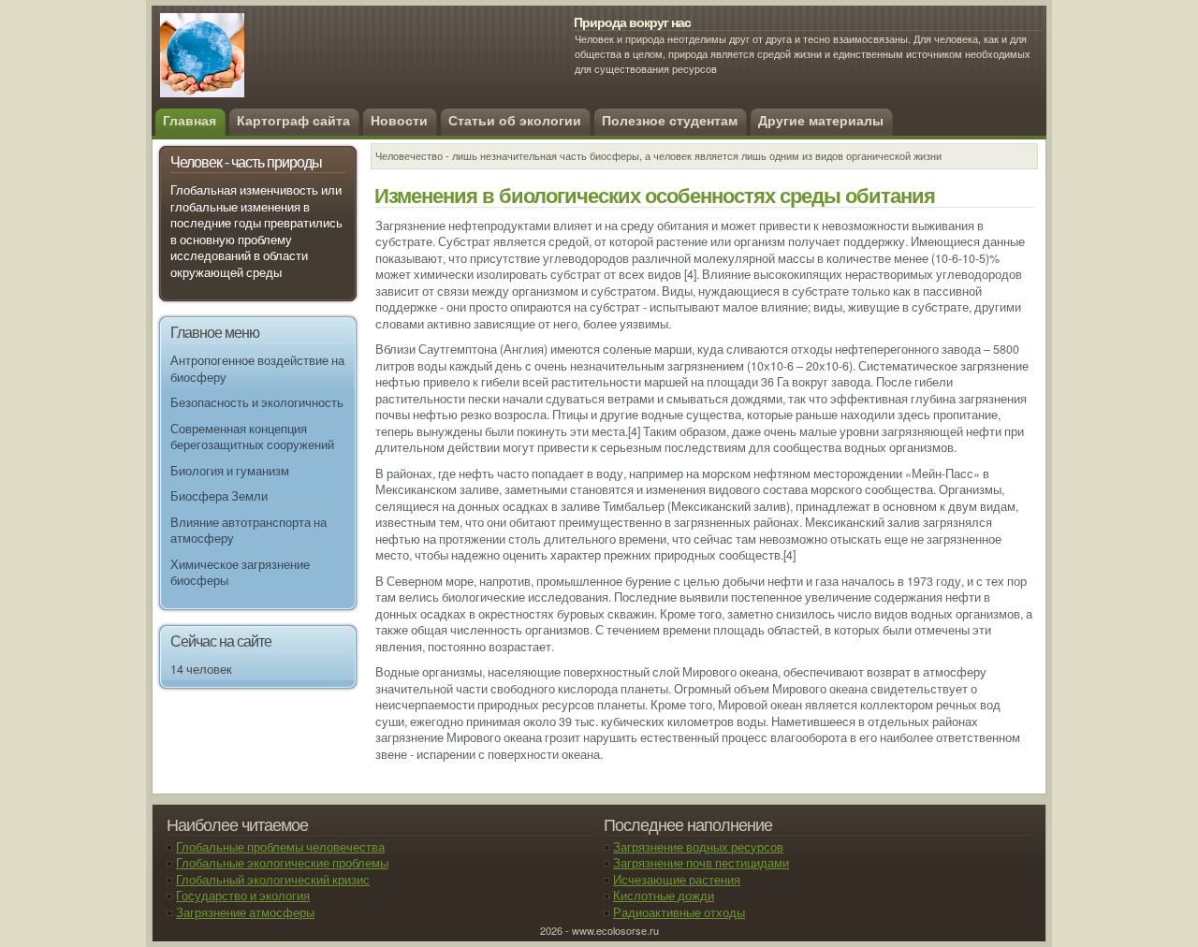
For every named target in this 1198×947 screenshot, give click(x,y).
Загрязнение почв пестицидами (701, 862)
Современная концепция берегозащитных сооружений (252, 437)
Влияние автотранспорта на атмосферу (248, 530)
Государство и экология (243, 895)
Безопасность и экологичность (256, 402)
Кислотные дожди (663, 895)
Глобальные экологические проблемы (282, 862)
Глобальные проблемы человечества (280, 846)
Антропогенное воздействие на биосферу (257, 369)
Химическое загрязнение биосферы (240, 573)
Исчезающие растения (676, 879)
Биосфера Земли (219, 496)
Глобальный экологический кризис (273, 879)
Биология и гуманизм (229, 470)
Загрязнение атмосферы (245, 912)
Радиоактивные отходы (679, 912)
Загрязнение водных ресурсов (698, 846)
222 (295, 65)
